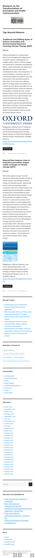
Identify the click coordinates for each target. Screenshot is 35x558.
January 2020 (8, 428)
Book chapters (12, 153)
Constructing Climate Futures (13, 354)
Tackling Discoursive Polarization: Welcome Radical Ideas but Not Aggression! (15, 307)
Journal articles (12, 291)
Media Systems (19, 357)
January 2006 (8, 464)
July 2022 (7, 419)
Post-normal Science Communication (16, 361)
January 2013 (8, 447)
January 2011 (8, 452)
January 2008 (8, 459)
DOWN (20, 555)
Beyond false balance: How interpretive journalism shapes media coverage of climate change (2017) (16, 163)
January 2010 (8, 455)
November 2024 (9, 409)
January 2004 (8, 469)
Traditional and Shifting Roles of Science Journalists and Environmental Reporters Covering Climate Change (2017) (17, 42)
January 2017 (8, 438)
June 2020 (7, 426)
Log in (6, 537)
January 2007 (8, 462)
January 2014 (8, 445)
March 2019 (8, 431)
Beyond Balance (22, 153)
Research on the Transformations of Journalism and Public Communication (14, 9)
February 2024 (9, 414)
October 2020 (9, 423)
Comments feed (9, 542)
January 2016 (8, 440)
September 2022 (10, 416)
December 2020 (9, 421)
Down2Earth (7, 357)
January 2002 (8, 474)
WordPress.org (9, 544)
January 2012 (8, 450)
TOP (32, 555)
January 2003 (8, 471)
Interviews (8, 388)
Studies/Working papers (12, 385)
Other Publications (10, 378)
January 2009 (8, 457)
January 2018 (8, 435)
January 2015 (8, 443)
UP (15, 555)
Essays (6, 390)
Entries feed (8, 539)
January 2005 (8, 467)
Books (6, 381)
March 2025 (8, 407)
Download (7, 148)
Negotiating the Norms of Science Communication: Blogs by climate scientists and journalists (15, 324)
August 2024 (8, 411)
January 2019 (8, 433)
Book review (8, 393)
